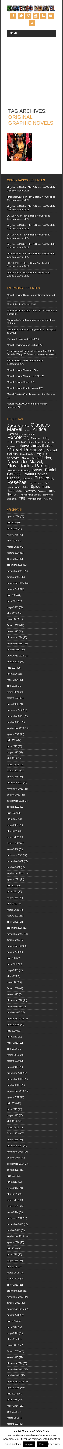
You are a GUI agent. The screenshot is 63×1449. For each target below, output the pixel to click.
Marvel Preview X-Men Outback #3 (24, 345)
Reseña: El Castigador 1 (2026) (23, 339)
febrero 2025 (13, 625)
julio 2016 (12, 1248)
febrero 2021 (13, 915)
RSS (43, 16)
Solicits (26, 487)
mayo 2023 (12, 752)
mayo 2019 (12, 1043)
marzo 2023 (13, 764)
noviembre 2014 (15, 1369)
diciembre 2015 (14, 1290)
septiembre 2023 (15, 728)
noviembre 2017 (15, 1151)
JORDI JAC (13, 215)
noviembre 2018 (15, 1079)
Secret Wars (14, 487)
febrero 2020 (13, 988)
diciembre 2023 (14, 710)
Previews (43, 477)
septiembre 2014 (15, 1381)
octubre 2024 (13, 649)
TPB (22, 498)
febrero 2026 (13, 552)
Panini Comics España (27, 476)
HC (45, 438)
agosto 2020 (13, 952)
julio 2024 (12, 667)
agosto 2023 (13, 734)
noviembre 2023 (15, 716)
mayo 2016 (12, 1260)
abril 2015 (12, 1339)
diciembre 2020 (14, 927)
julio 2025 (12, 595)
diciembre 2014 (14, 1363)
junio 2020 (12, 964)
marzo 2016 (13, 1272)
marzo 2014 (13, 1418)
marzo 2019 (13, 1055)
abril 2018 (12, 1121)
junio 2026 (12, 528)
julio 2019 (12, 1030)
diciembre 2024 (14, 637)
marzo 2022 (13, 837)
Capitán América (18, 425)
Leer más (53, 1444)
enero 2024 (12, 704)
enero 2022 (12, 849)
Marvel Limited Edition (35, 445)
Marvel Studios (27, 454)
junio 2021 (12, 891)
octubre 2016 (13, 1230)
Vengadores (34, 498)
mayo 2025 (12, 607)
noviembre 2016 (15, 1224)
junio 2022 (12, 819)
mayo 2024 (12, 680)
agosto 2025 (13, 589)
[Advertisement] (31, 70)
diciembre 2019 (14, 1000)
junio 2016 (12, 1254)
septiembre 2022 (15, 801)
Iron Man (21, 441)
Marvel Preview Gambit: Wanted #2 (25, 388)
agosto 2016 (13, 1242)
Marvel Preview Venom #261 (21, 304)
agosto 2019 (13, 1024)
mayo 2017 (12, 1188)
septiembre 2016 (15, 1236)
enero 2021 (12, 922)
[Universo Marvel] (31, 11)
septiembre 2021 (15, 873)
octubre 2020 (13, 940)
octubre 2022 (13, 794)
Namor (25, 458)
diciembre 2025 (14, 565)
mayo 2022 (12, 825)
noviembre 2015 (15, 1297)
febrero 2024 (13, 698)
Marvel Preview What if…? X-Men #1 (25, 376)
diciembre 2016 (14, 1218)
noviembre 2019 (15, 1006)
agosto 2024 (13, 661)
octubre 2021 (13, 867)
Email (51, 16)
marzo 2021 (13, 909)
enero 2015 (12, 1357)
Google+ (28, 16)
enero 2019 (12, 1067)
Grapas (36, 438)
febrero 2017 (13, 1206)
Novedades (41, 458)
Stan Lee (14, 491)
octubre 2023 (13, 722)
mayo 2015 (12, 1333)
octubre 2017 (13, 1157)
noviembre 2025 (15, 571)
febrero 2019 (13, 1061)
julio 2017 (12, 1176)
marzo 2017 (13, 1200)
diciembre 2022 (14, 782)
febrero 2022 (13, 843)
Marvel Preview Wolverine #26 (22, 370)
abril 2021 (12, 903)
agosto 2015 (13, 1315)
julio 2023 (12, 740)
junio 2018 (12, 1109)
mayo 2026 (12, 534)
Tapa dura (42, 491)
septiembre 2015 (15, 1309)
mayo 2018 (12, 1115)
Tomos (12, 494)
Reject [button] (42, 1444)
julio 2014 (12, 1393)
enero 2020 (12, 994)
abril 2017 (12, 1194)
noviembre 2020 (15, 934)
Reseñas (17, 482)
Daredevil (13, 433)
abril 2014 (12, 1411)
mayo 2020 (12, 970)
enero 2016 (12, 1284)
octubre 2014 (13, 1375)
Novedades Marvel (25, 461)
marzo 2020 (13, 982)
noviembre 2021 (15, 861)
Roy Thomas (36, 483)
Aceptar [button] (29, 1444)
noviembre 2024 (15, 643)
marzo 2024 (13, 692)
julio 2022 (12, 813)
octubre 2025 (13, 577)
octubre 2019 (13, 1012)
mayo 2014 (12, 1405)
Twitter (21, 16)
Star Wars (29, 490)
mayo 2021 (12, 897)
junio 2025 (12, 601)
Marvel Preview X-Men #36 (20, 382)
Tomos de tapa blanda (30, 495)
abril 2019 (12, 1048)
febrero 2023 (13, 770)
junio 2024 (12, 673)
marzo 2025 (13, 619)
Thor (51, 490)
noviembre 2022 (15, 788)
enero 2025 (12, 631)
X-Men (47, 498)
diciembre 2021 (14, 855)
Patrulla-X (27, 478)
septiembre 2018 (15, 1091)
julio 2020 (12, 958)
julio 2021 (12, 885)
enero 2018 (12, 1139)
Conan (28, 430)
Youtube (36, 16)
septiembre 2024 (15, 655)
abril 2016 (12, 1266)
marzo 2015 (13, 1345)
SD (47, 483)
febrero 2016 (13, 1278)
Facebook (13, 16)
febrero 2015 (13, 1351)
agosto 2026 (13, 516)
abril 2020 (12, 976)
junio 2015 (12, 1327)
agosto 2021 (13, 879)
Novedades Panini (28, 466)
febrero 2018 (13, 1133)
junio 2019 (12, 1036)
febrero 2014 (13, 1424)
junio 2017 (12, 1182)
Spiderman (40, 486)
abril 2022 (12, 831)
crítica (39, 429)
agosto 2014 (13, 1387)
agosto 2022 (13, 807)
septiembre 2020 (15, 946)
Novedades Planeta (18, 470)
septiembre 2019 (15, 1018)
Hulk (10, 442)
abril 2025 (12, 613)
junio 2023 (12, 746)
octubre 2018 (13, 1085)
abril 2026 (12, 540)
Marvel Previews (26, 449)
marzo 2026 (13, 546)
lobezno (46, 442)
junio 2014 (12, 1399)
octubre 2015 (13, 1303)
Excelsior (18, 437)
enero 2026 (12, 559)
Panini (37, 470)
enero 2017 (12, 1212)
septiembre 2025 (15, 583)
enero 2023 (12, 776)
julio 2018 (12, 1103)
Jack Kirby (34, 442)
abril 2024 (12, 686)
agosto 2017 (13, 1169)
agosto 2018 (13, 1097)
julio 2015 (12, 1321)
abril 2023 (12, 758)
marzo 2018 (13, 1127)
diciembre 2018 (14, 1073)
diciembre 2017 (14, 1145)
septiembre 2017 (15, 1163)
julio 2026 (12, 522)
